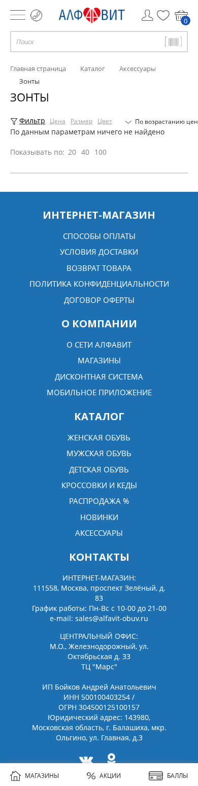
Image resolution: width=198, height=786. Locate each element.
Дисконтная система (99, 376)
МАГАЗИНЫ (42, 775)
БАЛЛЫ (177, 775)
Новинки (99, 517)
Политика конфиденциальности (99, 284)
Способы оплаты (99, 236)
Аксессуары (99, 533)
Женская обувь (99, 437)
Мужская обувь (99, 453)
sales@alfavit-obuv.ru (111, 618)
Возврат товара (99, 268)
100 (100, 152)
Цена (57, 121)
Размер (81, 121)
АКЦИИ (110, 775)
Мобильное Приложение (99, 392)
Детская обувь (99, 469)
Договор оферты (99, 300)
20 (72, 152)
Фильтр (32, 120)
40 (85, 152)
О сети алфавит (99, 344)
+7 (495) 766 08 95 (36, 15)
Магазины (99, 360)
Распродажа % (99, 501)
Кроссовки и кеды (99, 485)
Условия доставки (99, 252)
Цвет (104, 121)
